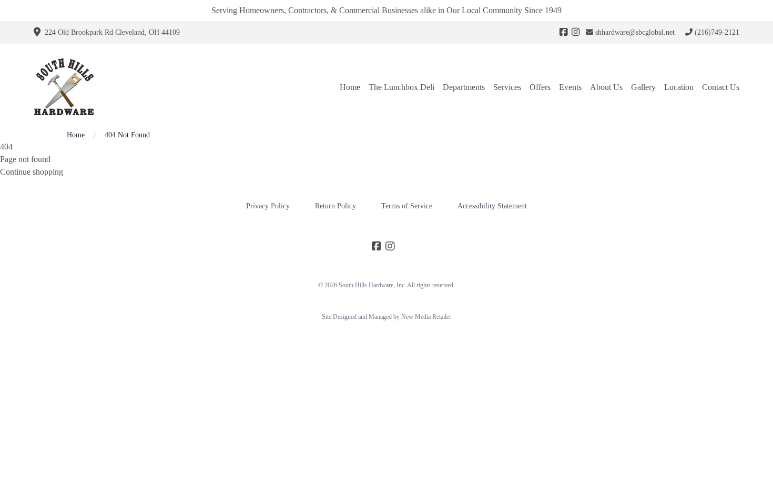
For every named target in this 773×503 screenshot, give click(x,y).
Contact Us (720, 87)
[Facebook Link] (563, 32)
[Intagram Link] (575, 32)
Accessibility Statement (492, 206)
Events (570, 87)
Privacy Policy (268, 206)
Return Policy (335, 206)
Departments (464, 87)
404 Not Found (127, 135)
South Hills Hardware (366, 285)
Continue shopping (31, 171)
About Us (606, 87)
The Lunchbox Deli (401, 87)
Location (679, 87)
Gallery (643, 87)
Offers (540, 87)
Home (350, 87)
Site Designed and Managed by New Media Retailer (386, 316)
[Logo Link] (65, 87)
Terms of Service (406, 206)
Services (507, 87)
